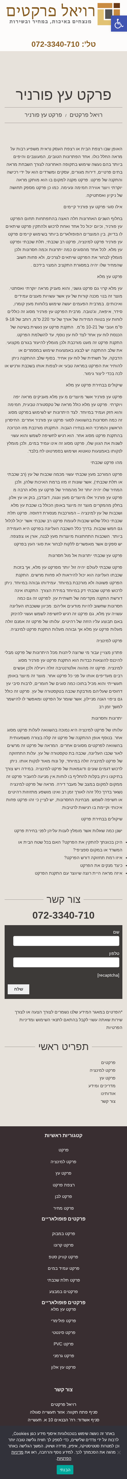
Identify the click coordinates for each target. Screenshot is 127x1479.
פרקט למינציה (103, 1070)
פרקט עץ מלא (63, 1309)
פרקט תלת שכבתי (63, 1280)
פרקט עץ (108, 1077)
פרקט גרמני (63, 1355)
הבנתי (65, 1469)
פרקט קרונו (64, 1245)
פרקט (64, 1149)
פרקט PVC (64, 1343)
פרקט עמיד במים (64, 1268)
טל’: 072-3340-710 (63, 44)
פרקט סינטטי (64, 1332)
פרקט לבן (63, 1196)
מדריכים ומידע (102, 1085)
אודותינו (108, 1093)
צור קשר (108, 1101)
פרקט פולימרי (63, 1320)
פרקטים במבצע (63, 1291)
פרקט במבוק (63, 1233)
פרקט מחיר (63, 1208)
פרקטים (108, 1062)
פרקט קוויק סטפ (63, 1256)
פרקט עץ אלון (63, 1367)
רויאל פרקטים (86, 115)
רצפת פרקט (64, 1184)
